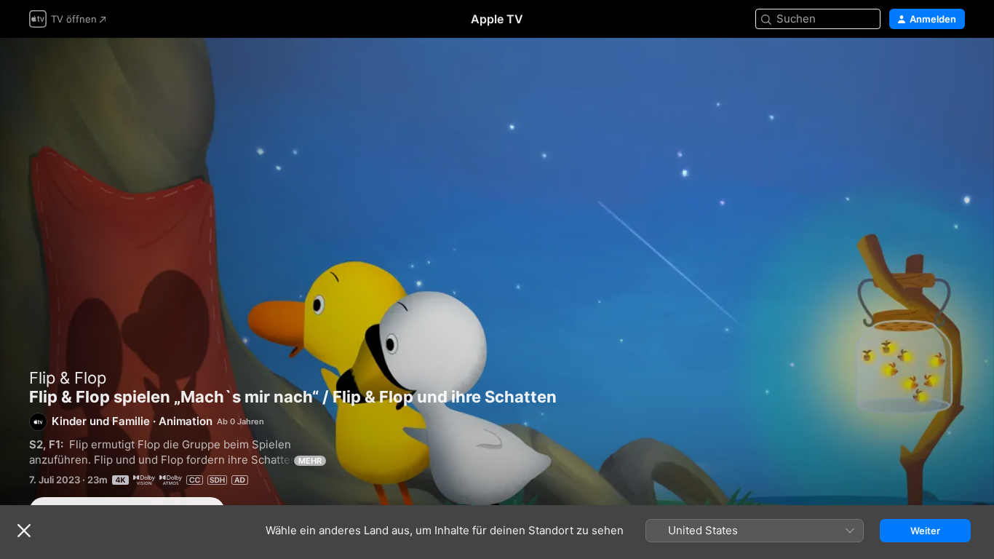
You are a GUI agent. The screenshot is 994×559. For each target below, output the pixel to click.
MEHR (310, 461)
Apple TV (497, 19)
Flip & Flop (67, 377)
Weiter (925, 530)
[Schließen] (24, 530)
